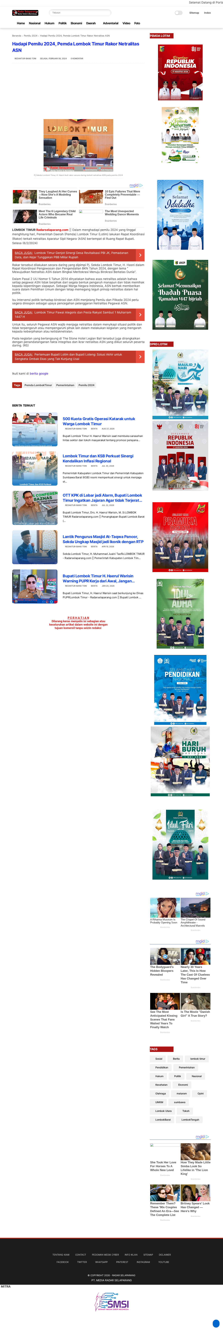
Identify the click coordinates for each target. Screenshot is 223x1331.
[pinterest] (198, 23)
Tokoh (185, 1110)
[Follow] (216, 1324)
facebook (63, 1262)
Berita (94, 428)
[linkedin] (43, 395)
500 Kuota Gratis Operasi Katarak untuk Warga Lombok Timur (99, 421)
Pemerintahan (65, 385)
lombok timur (197, 1058)
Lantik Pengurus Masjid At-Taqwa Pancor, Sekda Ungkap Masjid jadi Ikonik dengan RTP (103, 539)
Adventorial (110, 23)
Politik (63, 23)
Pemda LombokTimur (38, 385)
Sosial (158, 1058)
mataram (182, 1093)
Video (126, 23)
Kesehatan (161, 1084)
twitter (82, 1262)
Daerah (91, 23)
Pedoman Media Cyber (105, 1254)
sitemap (148, 1254)
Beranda (16, 35)
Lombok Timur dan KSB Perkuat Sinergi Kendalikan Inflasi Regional (98, 458)
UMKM (159, 1102)
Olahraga (160, 1093)
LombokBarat (163, 1119)
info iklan (131, 1254)
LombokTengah (190, 1119)
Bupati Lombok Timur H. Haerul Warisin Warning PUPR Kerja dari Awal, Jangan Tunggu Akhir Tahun (98, 578)
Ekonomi (76, 23)
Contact (80, 1254)
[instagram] (203, 23)
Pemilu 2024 (30, 35)
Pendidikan (161, 1067)
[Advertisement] (78, 91)
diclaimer (165, 1254)
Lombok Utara (163, 1110)
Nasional (34, 23)
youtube (163, 1262)
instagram (143, 1262)
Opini (200, 1093)
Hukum (49, 23)
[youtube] (209, 23)
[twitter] (187, 23)
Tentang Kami (60, 1254)
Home (21, 23)
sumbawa (179, 1102)
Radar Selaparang (123, 1275)
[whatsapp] (192, 23)
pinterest (122, 1262)
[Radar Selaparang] (25, 14)
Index (207, 12)
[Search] (108, 12)
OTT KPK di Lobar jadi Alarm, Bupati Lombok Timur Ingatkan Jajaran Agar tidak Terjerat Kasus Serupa (102, 498)
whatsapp (101, 1262)
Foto (137, 23)
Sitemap (194, 12)
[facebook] (181, 23)
